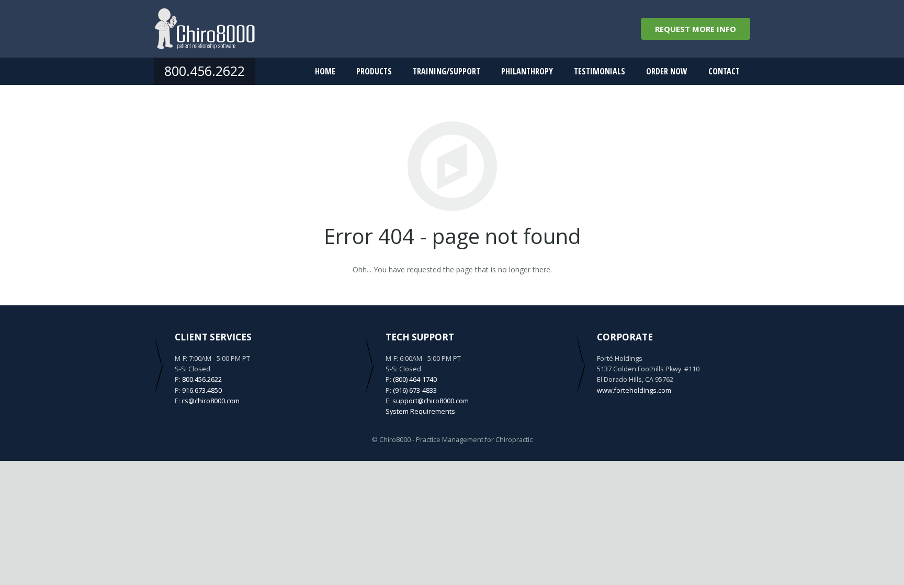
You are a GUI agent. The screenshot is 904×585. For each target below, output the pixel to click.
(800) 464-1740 (415, 379)
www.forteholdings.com (634, 390)
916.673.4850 (202, 390)
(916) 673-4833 (415, 390)
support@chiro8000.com (430, 400)
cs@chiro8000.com (211, 400)
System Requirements (420, 411)
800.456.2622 (204, 71)
